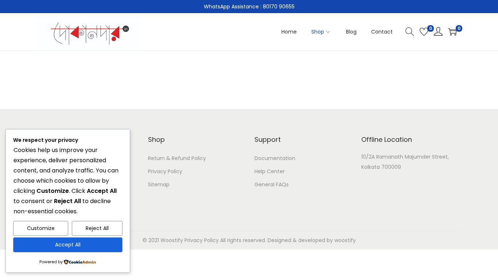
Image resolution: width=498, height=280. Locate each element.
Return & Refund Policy (177, 158)
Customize (41, 228)
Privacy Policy (165, 171)
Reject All (97, 228)
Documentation (274, 158)
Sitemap (159, 184)
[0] (424, 31)
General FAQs (271, 184)
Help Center (269, 171)
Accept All (68, 244)
